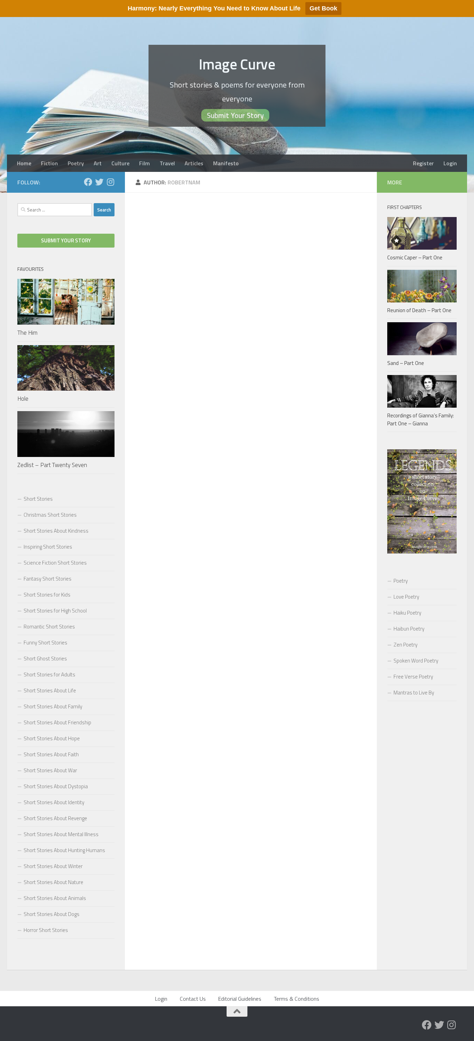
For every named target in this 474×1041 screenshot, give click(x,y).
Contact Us (193, 998)
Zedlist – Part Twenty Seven (52, 464)
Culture (120, 163)
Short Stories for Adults (49, 674)
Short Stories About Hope (52, 738)
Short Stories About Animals (55, 898)
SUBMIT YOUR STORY (66, 240)
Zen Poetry (405, 645)
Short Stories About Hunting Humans (64, 850)
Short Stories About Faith (51, 754)
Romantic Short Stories (49, 627)
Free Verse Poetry (413, 677)
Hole (22, 398)
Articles (194, 163)
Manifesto (226, 163)
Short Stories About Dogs (51, 914)
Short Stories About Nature (53, 882)
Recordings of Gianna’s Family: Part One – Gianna (420, 419)
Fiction (49, 163)
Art (98, 163)
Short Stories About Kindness (56, 531)
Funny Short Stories (45, 643)
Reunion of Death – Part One (419, 310)
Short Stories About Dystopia (56, 786)
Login (450, 163)
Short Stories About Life (50, 690)
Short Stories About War (50, 770)
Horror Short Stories (46, 930)
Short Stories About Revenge (55, 818)
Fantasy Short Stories (47, 579)
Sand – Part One (405, 363)
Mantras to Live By (413, 693)
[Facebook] (88, 182)
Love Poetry (406, 597)
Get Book (323, 8)
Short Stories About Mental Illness (61, 834)
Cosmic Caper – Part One (414, 257)
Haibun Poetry (408, 629)
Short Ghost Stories (45, 659)
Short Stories (38, 499)
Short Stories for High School (55, 611)
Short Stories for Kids (47, 595)
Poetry (76, 163)
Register (423, 163)
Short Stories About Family (53, 706)
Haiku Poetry (407, 613)
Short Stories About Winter (53, 866)
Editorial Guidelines (239, 998)
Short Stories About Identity (54, 802)
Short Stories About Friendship (57, 722)
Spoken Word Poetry (415, 661)
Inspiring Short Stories (48, 547)
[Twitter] (99, 182)
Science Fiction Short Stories (55, 563)
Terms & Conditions (296, 998)
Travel (167, 163)
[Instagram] (110, 182)
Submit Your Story (235, 115)
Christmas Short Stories (50, 515)
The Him (27, 332)
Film (144, 163)
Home (24, 163)
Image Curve (237, 63)
